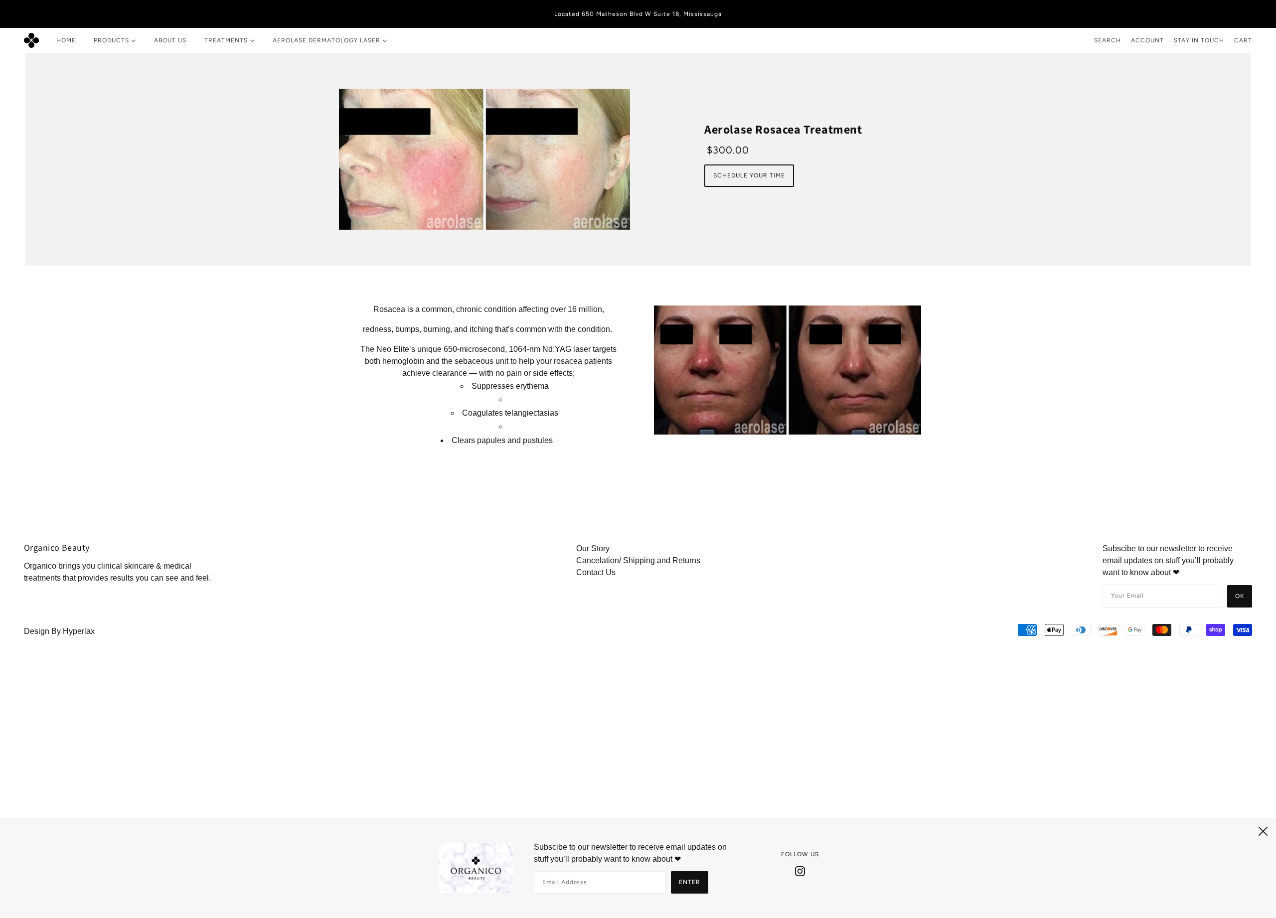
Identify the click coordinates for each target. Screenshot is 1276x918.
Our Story (593, 548)
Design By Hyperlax (59, 631)
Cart (1243, 40)
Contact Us (596, 572)
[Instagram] (800, 871)
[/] (31, 40)
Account (1147, 40)
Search (1107, 40)
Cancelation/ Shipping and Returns (638, 560)
